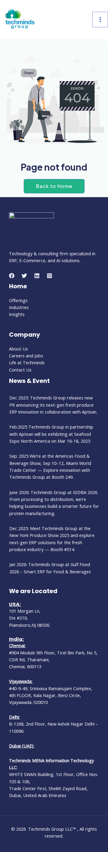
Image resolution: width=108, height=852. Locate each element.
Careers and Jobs (26, 356)
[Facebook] (11, 275)
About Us (18, 349)
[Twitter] (24, 275)
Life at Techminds (27, 362)
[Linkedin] (37, 275)
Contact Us (20, 370)
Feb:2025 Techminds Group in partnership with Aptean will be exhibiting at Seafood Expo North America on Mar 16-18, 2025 (51, 434)
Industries (19, 307)
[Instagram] (49, 275)
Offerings (18, 300)
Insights (17, 314)
